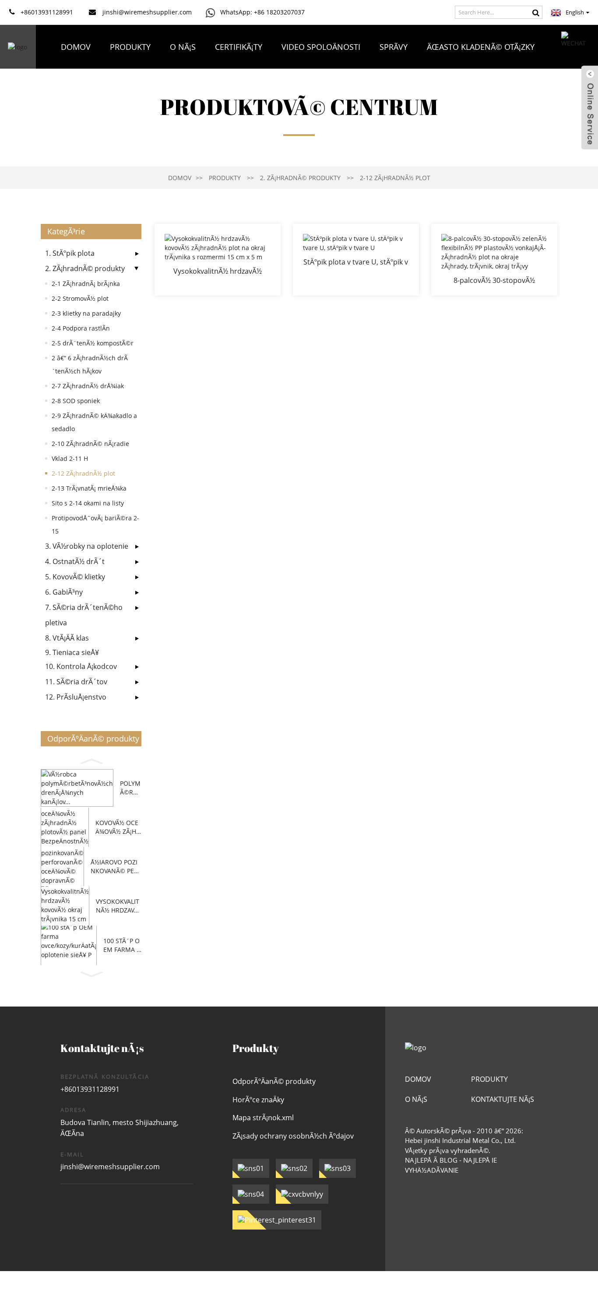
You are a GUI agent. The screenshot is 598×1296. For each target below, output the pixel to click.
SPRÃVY (394, 47)
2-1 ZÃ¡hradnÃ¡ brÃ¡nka (86, 283)
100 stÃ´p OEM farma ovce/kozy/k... (122, 945)
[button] (91, 760)
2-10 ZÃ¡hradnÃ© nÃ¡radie (90, 443)
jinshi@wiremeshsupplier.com (110, 1166)
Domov (76, 47)
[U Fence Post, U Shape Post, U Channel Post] (356, 260)
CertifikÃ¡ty (238, 47)
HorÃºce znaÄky (258, 1099)
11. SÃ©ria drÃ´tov (76, 681)
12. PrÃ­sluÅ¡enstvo (75, 697)
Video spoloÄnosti (320, 47)
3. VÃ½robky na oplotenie (86, 546)
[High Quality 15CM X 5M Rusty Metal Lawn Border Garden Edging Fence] (218, 260)
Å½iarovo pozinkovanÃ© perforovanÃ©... (116, 866)
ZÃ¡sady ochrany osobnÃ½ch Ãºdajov (293, 1136)
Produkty (130, 47)
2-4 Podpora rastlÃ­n (81, 328)
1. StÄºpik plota (70, 253)
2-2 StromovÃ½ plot (80, 298)
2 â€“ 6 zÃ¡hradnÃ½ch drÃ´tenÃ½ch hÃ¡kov (90, 364)
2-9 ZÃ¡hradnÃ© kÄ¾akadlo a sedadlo (94, 422)
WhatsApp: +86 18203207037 (262, 12)
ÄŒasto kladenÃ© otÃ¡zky (481, 47)
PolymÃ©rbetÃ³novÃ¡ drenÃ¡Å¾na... (130, 787)
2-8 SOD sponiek (76, 401)
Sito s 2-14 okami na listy (88, 503)
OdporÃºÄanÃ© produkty (274, 1081)
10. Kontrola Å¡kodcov (81, 666)
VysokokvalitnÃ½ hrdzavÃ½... (117, 905)
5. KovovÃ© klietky (75, 577)
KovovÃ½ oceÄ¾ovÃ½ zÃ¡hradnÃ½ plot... (117, 827)
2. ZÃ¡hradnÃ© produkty (300, 178)
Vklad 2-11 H (70, 458)
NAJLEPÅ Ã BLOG (431, 1160)
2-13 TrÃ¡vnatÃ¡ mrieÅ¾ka (89, 488)
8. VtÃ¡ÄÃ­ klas (67, 638)
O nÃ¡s (183, 47)
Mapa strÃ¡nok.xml (263, 1117)
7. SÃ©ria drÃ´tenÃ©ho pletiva (84, 615)
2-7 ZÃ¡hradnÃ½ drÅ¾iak (88, 386)
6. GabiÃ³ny (64, 592)
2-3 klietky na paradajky (86, 313)
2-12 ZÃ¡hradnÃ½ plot (395, 178)
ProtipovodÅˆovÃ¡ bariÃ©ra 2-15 (95, 524)
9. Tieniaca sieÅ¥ (72, 652)
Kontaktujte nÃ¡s (297, 90)
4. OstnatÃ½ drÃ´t (75, 561)
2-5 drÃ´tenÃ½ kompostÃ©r (93, 343)
